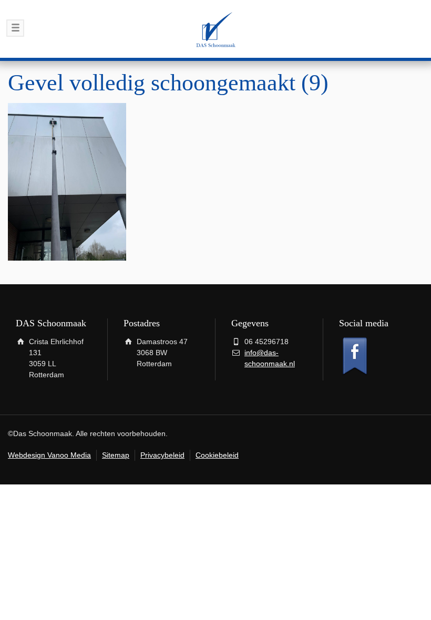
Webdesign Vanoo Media (49, 455)
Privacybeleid (162, 455)
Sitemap (115, 455)
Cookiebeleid (217, 455)
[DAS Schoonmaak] (215, 29)
